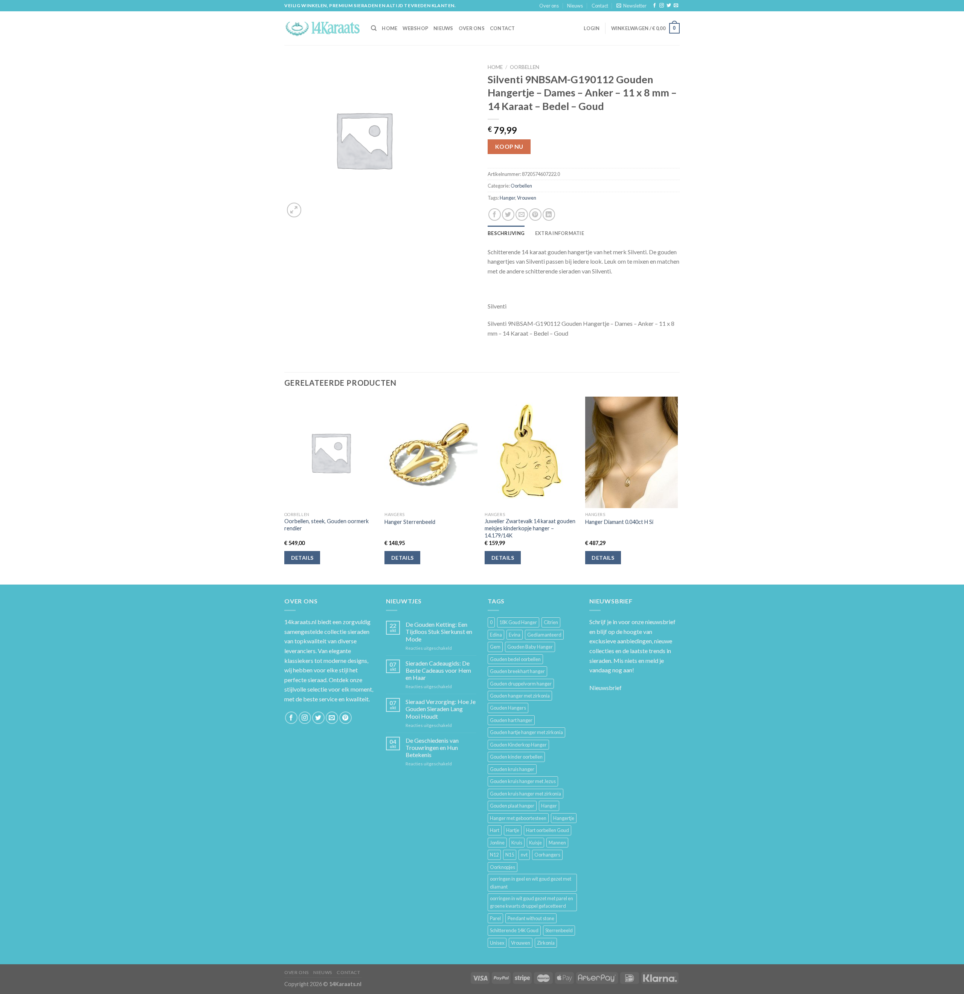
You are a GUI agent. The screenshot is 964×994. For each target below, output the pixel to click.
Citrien (551, 622)
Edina (496, 635)
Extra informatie (559, 233)
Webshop (415, 28)
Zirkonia (546, 943)
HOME (389, 28)
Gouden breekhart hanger (517, 671)
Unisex (497, 943)
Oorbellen (524, 67)
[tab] (506, 233)
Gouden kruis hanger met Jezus (523, 781)
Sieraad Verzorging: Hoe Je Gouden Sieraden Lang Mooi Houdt (441, 708)
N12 (494, 855)
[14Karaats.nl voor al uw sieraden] (322, 28)
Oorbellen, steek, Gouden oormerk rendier (326, 524)
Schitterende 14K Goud (514, 930)
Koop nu (509, 146)
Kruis (516, 843)
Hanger (507, 198)
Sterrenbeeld (559, 930)
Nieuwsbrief (605, 687)
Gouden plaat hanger (512, 806)
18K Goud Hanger (518, 622)
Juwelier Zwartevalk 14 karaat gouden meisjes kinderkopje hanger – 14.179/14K (530, 528)
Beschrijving (506, 233)
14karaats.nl (300, 621)
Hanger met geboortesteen (518, 818)
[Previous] (284, 490)
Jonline (497, 843)
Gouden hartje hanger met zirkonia (526, 732)
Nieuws (575, 6)
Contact (600, 6)
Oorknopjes (502, 867)
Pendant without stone (531, 918)
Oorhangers (547, 855)
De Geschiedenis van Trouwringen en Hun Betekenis (432, 747)
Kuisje (535, 843)
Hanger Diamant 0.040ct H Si (619, 522)
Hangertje (563, 818)
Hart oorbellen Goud (547, 830)
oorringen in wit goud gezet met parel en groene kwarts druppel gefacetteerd (531, 902)
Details (302, 557)
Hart (494, 830)
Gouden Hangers (508, 708)
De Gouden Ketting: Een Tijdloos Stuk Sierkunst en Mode (439, 631)
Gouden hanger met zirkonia (520, 696)
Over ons (549, 6)
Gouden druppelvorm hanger (521, 684)
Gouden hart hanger (511, 720)
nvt (524, 855)
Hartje (512, 830)
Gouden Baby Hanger (530, 647)
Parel (495, 918)
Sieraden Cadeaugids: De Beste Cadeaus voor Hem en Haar (438, 670)
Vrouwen (526, 198)
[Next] (677, 490)
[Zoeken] (374, 28)
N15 (509, 855)
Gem (495, 647)
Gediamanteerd (544, 635)
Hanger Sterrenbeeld (409, 522)
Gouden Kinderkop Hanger (518, 745)
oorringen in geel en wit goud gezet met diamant (530, 882)
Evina (514, 635)
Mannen (557, 843)
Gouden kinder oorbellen (516, 757)
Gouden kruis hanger (512, 769)
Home (495, 67)
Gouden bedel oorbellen (515, 659)
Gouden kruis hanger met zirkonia (525, 794)
